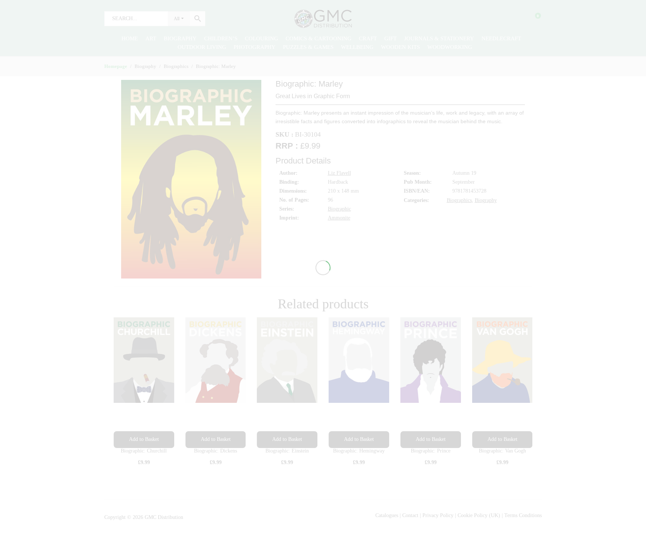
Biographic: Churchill (144, 451)
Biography (180, 38)
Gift (390, 38)
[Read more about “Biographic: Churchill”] (144, 439)
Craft (368, 38)
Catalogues (386, 515)
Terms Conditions (523, 515)
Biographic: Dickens (215, 451)
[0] (533, 18)
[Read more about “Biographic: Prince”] (430, 439)
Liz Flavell (339, 173)
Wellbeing (357, 47)
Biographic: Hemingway (359, 451)
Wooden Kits (400, 47)
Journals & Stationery (439, 38)
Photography (255, 47)
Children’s (220, 38)
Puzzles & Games (308, 47)
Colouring (261, 38)
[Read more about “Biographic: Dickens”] (215, 439)
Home (129, 38)
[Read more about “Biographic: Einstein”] (287, 439)
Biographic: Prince (430, 451)
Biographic (339, 209)
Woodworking (449, 47)
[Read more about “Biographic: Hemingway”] (359, 439)
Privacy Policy (437, 515)
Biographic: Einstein (287, 451)
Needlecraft (501, 38)
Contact (411, 515)
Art (150, 38)
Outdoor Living (202, 47)
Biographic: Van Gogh (502, 451)
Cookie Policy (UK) (479, 515)
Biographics (459, 200)
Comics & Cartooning (318, 38)
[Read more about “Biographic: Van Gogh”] (502, 439)
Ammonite (339, 218)
